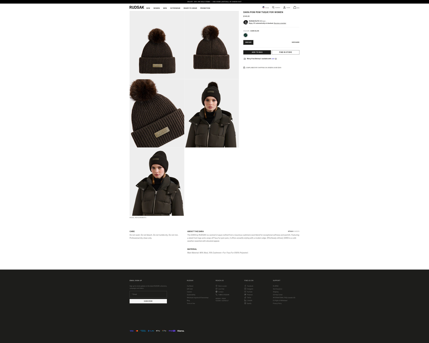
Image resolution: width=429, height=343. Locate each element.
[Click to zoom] (157, 45)
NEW (148, 8)
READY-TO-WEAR (190, 8)
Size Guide (295, 42)
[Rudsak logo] (137, 7)
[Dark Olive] (245, 35)
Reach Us (220, 280)
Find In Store (285, 52)
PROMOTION (205, 8)
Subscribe (148, 301)
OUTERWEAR (175, 8)
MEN (165, 8)
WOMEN (157, 8)
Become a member (280, 23)
